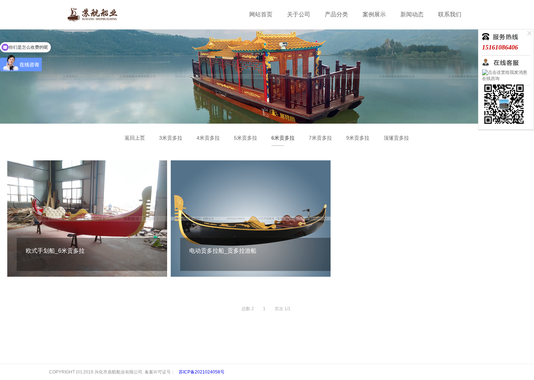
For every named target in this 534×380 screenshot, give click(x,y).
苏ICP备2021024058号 (201, 372)
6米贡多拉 (283, 138)
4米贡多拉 (208, 138)
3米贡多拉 (170, 138)
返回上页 (135, 138)
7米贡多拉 (320, 138)
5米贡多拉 (245, 138)
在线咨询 (490, 78)
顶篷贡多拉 (396, 138)
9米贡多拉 (357, 138)
